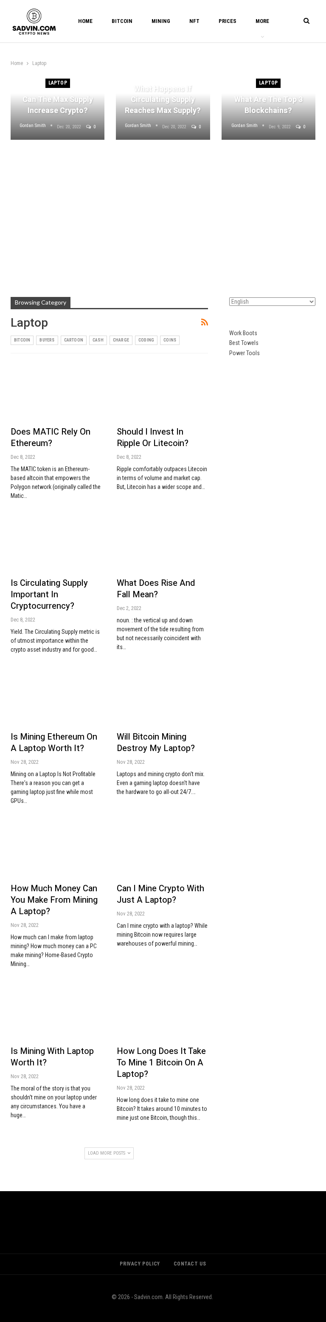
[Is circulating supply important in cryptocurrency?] (56, 545)
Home (85, 21)
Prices (227, 21)
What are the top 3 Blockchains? (268, 105)
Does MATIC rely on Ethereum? (50, 437)
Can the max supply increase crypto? (57, 105)
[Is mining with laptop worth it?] (56, 1013)
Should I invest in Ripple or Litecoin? (152, 437)
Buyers (46, 340)
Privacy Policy (140, 1264)
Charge (121, 340)
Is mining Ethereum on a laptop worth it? (54, 742)
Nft (194, 21)
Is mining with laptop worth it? (52, 1057)
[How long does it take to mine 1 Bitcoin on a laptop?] (162, 1013)
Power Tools (244, 353)
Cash (98, 340)
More (262, 21)
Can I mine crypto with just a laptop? (160, 894)
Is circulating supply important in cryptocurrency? (49, 594)
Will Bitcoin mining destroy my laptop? (156, 742)
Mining (161, 21)
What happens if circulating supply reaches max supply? (163, 99)
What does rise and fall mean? (156, 589)
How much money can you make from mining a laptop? (54, 900)
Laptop (57, 83)
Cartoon (73, 340)
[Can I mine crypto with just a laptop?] (162, 850)
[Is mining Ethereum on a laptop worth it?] (56, 699)
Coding (146, 340)
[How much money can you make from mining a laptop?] (56, 850)
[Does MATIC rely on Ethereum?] (56, 393)
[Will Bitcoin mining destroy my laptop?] (162, 699)
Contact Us (190, 1264)
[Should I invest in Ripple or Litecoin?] (162, 393)
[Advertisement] (163, 212)
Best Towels (244, 342)
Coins (169, 340)
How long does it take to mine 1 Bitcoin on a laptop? (161, 1062)
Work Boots (243, 333)
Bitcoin (122, 21)
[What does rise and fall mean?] (162, 545)
